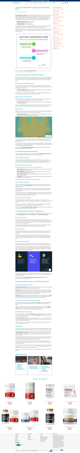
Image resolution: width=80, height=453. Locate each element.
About (50, 2)
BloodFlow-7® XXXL (30, 401)
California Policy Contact (43, 439)
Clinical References (43, 441)
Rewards (54, 2)
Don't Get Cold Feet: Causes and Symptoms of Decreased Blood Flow (58, 35)
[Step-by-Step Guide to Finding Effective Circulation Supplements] (46, 360)
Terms (41, 435)
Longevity (45, 2)
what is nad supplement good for (28, 71)
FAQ (15, 438)
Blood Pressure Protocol (30, 426)
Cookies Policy (42, 440)
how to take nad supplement (42, 70)
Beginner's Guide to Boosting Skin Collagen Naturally (33, 367)
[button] (63, 3)
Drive (31, 2)
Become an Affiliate (30, 439)
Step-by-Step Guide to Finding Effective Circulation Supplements (46, 369)
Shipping (16, 439)
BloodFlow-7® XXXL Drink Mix (50, 401)
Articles (29, 437)
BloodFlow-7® (10, 401)
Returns (16, 441)
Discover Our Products (40, 379)
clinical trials (41, 318)
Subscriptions (17, 440)
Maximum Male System (10, 426)
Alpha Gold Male (50, 426)
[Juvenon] (16, 3)
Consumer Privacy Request (43, 437)
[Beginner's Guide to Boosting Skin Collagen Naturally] (34, 360)
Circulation (35, 2)
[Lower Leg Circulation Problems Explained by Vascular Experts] (21, 359)
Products (29, 438)
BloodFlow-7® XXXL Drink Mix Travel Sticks (70, 401)
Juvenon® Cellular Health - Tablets (70, 426)
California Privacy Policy (43, 438)
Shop (27, 2)
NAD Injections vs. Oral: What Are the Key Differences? (27, 346)
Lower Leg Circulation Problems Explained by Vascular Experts (21, 367)
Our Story (29, 435)
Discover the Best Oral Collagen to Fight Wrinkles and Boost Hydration (58, 26)
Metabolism (41, 2)
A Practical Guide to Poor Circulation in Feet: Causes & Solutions (58, 21)
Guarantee (16, 437)
